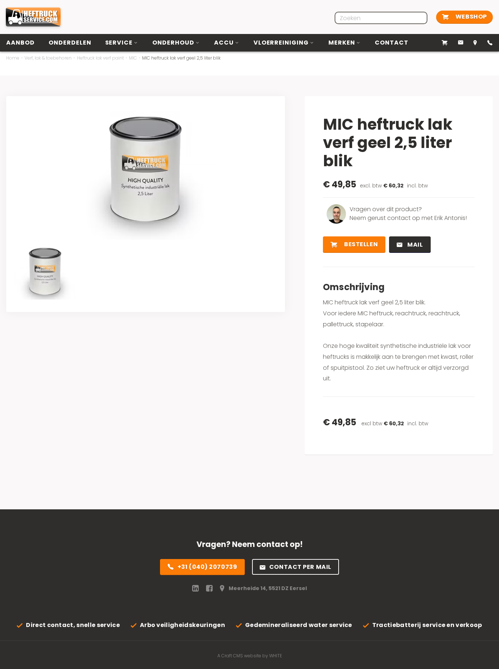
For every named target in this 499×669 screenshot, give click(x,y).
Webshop (470, 16)
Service (119, 42)
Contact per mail (300, 567)
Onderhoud (173, 42)
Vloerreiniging (281, 42)
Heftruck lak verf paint (100, 58)
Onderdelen (70, 42)
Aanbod (20, 42)
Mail (414, 244)
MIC (133, 58)
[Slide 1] (45, 271)
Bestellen (360, 244)
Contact (391, 42)
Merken (341, 42)
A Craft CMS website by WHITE (249, 656)
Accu (224, 42)
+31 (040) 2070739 (207, 567)
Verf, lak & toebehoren (48, 58)
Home (12, 58)
